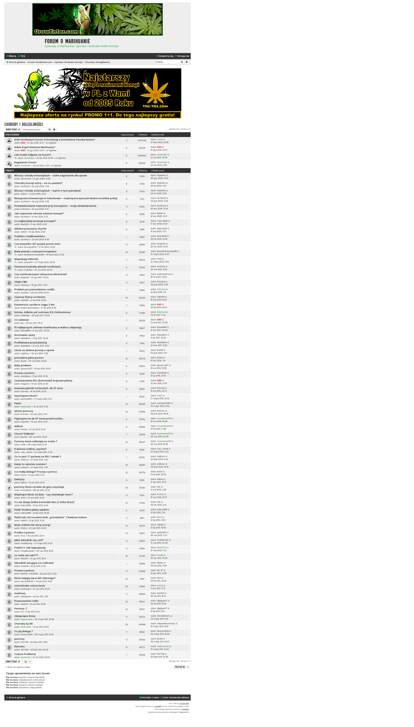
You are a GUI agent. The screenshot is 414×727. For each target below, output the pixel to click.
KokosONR (26, 505)
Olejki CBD (20, 281)
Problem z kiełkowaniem (29, 236)
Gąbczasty (27, 619)
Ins (22, 611)
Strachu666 (27, 634)
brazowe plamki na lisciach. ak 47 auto (38, 388)
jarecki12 (28, 262)
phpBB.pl (185, 709)
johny (160, 585)
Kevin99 (24, 224)
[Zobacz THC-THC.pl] (97, 93)
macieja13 (26, 490)
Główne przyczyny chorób (30, 228)
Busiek (24, 437)
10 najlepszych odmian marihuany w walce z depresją (47, 327)
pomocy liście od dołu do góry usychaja (39, 487)
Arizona (161, 289)
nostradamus (164, 274)
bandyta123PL (164, 403)
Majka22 (25, 277)
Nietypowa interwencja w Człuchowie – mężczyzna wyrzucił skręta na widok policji (65, 198)
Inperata (161, 175)
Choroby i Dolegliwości (23, 124)
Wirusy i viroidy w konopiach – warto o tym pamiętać (47, 190)
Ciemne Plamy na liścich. (30, 297)
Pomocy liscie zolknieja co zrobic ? (35, 441)
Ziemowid (162, 228)
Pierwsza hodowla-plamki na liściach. (37, 266)
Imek (23, 444)
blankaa (25, 285)
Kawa (23, 475)
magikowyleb (27, 551)
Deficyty (19, 479)
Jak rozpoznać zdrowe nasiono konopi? (39, 213)
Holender (29, 158)
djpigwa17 (162, 600)
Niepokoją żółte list (26, 259)
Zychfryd (25, 186)
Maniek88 (25, 330)
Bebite (160, 213)
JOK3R (160, 524)
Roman (24, 414)
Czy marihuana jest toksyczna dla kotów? (40, 274)
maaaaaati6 (164, 418)
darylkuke (25, 376)
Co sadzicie (21, 319)
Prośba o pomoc (24, 532)
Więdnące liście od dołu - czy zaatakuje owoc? (43, 494)
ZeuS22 (160, 593)
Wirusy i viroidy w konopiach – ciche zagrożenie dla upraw (50, 175)
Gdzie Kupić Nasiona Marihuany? (34, 147)
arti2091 (24, 300)
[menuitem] (21, 56)
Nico (159, 517)
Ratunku (19, 646)
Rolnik (160, 350)
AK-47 (160, 570)
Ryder (23, 361)
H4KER (24, 520)
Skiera (160, 562)
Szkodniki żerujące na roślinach (34, 563)
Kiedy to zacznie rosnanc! (30, 464)
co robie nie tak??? (26, 555)
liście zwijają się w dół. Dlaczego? (35, 578)
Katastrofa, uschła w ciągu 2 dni (34, 304)
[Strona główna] (23, 44)
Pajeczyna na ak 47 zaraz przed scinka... (39, 418)
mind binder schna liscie (29, 585)
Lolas (160, 139)
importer (25, 421)
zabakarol (26, 596)
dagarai (25, 383)
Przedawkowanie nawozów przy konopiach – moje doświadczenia (55, 206)
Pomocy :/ (20, 608)
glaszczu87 (26, 368)
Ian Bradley (184, 703)
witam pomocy (23, 411)
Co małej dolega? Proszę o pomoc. (36, 471)
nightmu (25, 353)
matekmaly (26, 543)
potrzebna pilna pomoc (29, 357)
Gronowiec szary (24, 335)
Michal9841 (26, 399)
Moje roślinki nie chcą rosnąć (32, 525)
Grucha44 (26, 178)
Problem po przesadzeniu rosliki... (35, 289)
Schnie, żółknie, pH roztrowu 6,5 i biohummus (42, 312)
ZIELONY (24, 558)
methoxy (20, 593)
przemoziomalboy (30, 307)
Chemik (24, 566)
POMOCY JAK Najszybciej (29, 547)
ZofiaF (24, 193)
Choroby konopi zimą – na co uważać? (38, 183)
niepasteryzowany (166, 623)
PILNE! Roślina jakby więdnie (31, 509)
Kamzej (24, 391)
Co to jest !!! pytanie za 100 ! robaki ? (37, 456)
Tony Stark (162, 220)
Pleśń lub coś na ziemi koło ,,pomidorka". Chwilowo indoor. (50, 517)
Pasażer (161, 281)
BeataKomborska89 (34, 254)
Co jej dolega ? (23, 631)
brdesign (25, 315)
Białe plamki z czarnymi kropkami (35, 251)
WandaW (162, 236)
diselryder (26, 406)
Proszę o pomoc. (24, 373)
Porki (159, 258)
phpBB (157, 706)
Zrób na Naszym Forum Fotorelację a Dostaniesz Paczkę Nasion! (54, 139)
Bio (22, 323)
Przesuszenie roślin (26, 601)
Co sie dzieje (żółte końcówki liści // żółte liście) (44, 502)
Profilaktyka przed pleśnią (30, 342)
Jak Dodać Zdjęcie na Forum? (32, 154)
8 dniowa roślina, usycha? (30, 449)
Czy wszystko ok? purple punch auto (37, 244)
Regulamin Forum (25, 162)
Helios (24, 482)
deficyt (18, 426)
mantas (28, 269)
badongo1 (26, 589)
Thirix (23, 497)
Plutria (24, 528)
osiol (159, 395)
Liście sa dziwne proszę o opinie (34, 350)
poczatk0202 (27, 581)
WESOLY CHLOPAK (29, 573)
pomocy (19, 639)
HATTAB (24, 642)
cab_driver (26, 452)
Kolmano (25, 209)
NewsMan (25, 338)
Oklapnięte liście (24, 616)
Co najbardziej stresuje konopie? (35, 221)
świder (24, 429)
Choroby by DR (23, 623)
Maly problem (22, 365)
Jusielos (25, 292)
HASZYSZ (161, 547)
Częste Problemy (25, 654)
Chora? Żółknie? (24, 433)
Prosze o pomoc (24, 570)
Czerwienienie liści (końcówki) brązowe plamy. (43, 380)
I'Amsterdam (163, 616)
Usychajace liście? (25, 395)
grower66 (161, 532)
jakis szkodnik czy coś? (28, 540)
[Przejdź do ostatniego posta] (164, 139)
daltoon (25, 459)
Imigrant (161, 243)
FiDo (159, 578)
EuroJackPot (30, 247)
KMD (23, 142)
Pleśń (17, 403)
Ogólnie (52, 142)
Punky (160, 494)
